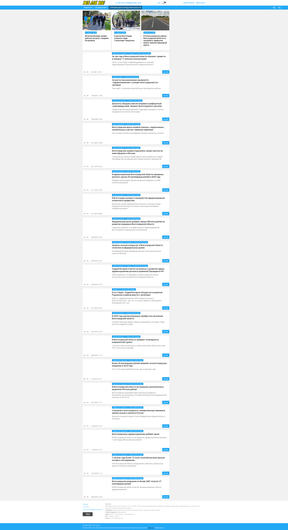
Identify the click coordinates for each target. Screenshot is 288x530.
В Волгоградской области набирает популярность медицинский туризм (135, 340)
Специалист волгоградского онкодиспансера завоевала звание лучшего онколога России (138, 411)
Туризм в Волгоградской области (125, 7)
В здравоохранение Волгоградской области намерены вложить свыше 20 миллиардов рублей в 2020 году (137, 175)
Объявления (100, 7)
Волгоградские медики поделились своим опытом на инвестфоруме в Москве (137, 152)
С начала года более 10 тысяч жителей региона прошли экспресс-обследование (138, 458)
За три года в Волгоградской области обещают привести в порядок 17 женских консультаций (139, 57)
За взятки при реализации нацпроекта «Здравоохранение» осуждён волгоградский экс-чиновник (135, 82)
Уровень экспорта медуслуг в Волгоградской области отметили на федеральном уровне (137, 246)
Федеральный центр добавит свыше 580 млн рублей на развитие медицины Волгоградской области (138, 222)
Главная (85, 504)
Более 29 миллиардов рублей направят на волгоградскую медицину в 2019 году (139, 364)
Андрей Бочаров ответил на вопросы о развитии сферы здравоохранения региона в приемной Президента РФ (138, 270)
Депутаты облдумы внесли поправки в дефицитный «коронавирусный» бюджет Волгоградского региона (137, 104)
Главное (131, 53)
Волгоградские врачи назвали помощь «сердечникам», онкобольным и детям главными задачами (138, 128)
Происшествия (118, 77)
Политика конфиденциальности (93, 509)
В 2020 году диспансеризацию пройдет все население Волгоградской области (137, 317)
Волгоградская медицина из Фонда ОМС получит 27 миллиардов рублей (136, 482)
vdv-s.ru (151, 527)
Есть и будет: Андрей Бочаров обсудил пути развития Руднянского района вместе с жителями (137, 293)
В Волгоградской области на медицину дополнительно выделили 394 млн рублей (138, 388)
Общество (116, 289)
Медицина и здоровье (120, 53)
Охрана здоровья (118, 124)
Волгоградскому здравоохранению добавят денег (136, 434)
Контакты (86, 507)
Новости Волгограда (143, 53)
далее (165, 72)
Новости (88, 7)
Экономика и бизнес (119, 101)
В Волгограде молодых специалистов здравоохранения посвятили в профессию (138, 199)
